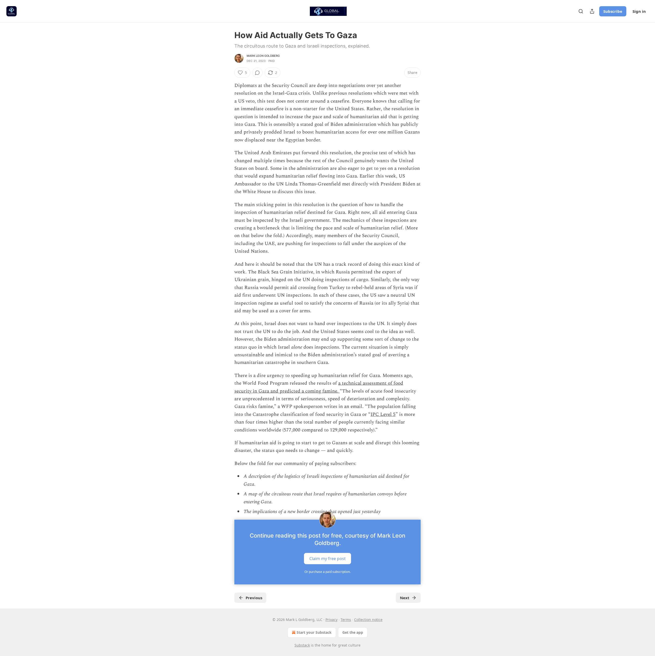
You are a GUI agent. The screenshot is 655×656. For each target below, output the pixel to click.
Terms (346, 619)
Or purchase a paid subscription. (327, 572)
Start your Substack (314, 632)
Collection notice (368, 619)
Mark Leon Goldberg (263, 56)
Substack (302, 645)
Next (404, 597)
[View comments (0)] (257, 73)
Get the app (352, 632)
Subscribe (612, 11)
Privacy (331, 619)
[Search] (581, 11)
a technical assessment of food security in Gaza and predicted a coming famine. (318, 387)
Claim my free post (327, 558)
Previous (254, 597)
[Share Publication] (592, 11)
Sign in (639, 11)
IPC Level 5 (383, 414)
